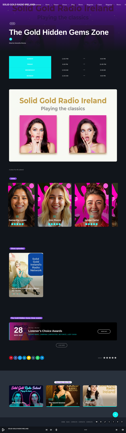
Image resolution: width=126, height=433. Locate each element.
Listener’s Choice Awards (45, 331)
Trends (14, 285)
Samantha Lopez (104, 220)
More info (104, 331)
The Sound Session (57, 403)
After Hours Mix (18, 403)
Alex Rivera (30, 220)
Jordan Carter (67, 220)
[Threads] (109, 421)
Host (67, 216)
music (13, 399)
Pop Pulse (90, 403)
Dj (30, 216)
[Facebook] (113, 421)
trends (12, 23)
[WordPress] (100, 421)
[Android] (117, 421)
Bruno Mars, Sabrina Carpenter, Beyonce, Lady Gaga (52, 334)
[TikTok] (105, 421)
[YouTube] (96, 421)
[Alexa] (121, 421)
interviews (88, 399)
